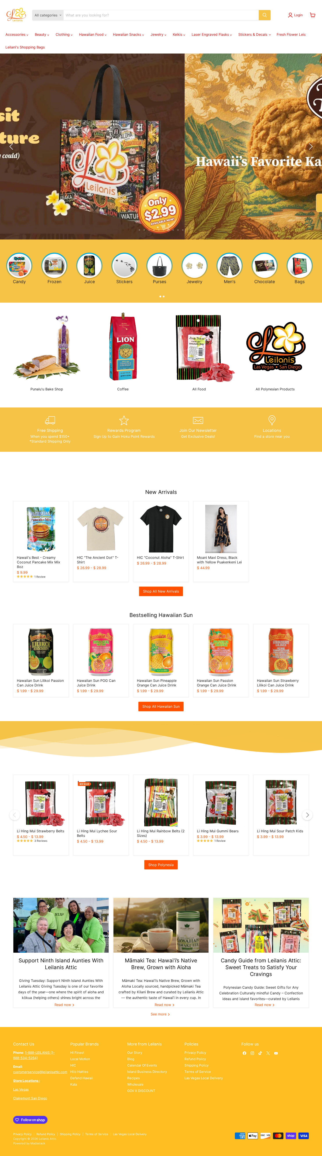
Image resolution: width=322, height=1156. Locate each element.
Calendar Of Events (142, 1065)
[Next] (307, 815)
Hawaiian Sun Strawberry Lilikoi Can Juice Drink (278, 682)
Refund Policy (195, 1059)
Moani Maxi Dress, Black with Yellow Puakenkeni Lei (219, 559)
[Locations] (272, 429)
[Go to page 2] (162, 296)
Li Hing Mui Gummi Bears (218, 831)
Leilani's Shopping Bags (25, 47)
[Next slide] (310, 146)
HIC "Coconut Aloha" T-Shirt (160, 557)
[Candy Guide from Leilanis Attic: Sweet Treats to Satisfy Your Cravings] (261, 925)
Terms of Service (197, 1072)
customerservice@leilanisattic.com (40, 1072)
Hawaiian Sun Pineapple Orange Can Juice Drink (157, 682)
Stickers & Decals (253, 34)
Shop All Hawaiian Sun (161, 706)
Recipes (133, 1078)
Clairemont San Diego (30, 1098)
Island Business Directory (147, 1072)
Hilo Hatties (79, 1072)
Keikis (178, 34)
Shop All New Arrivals (161, 591)
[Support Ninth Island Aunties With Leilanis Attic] (61, 925)
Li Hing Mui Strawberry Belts (40, 831)
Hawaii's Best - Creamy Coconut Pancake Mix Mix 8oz (38, 562)
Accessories (16, 34)
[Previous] (14, 815)
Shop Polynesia (161, 865)
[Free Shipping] (50, 429)
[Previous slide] (12, 146)
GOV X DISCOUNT (141, 1091)
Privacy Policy (195, 1053)
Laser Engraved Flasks (211, 34)
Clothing (63, 34)
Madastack (37, 1143)
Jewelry (157, 34)
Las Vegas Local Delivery (203, 1078)
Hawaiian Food (92, 34)
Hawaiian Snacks (127, 34)
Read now (63, 1004)
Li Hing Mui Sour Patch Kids (280, 831)
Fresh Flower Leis (291, 34)
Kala (73, 1084)
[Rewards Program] (124, 429)
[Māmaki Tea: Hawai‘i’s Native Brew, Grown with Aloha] (161, 925)
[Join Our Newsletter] (198, 429)
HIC (73, 1065)
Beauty (41, 34)
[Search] (265, 15)
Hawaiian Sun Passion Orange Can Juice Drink (216, 682)
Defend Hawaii (81, 1078)
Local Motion (80, 1059)
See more (159, 1014)
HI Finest (77, 1053)
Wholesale (135, 1084)
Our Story (134, 1053)
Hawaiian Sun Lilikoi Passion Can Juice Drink (40, 682)
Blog (130, 1059)
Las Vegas (21, 1089)
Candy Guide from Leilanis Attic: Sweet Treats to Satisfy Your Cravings (261, 967)
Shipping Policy (196, 1065)
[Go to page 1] (159, 296)
